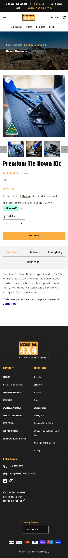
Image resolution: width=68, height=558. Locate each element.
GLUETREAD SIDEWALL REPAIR (14, 439)
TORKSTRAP (7, 400)
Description (12, 252)
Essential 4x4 (31, 552)
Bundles (53, 27)
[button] (4, 17)
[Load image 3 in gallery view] (52, 149)
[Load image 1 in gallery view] (16, 149)
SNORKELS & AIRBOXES (12, 408)
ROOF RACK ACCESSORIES (13, 415)
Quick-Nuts (10, 303)
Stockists (37, 392)
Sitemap (37, 450)
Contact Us (38, 385)
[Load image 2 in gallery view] (34, 149)
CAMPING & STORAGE (11, 431)
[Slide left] (3, 149)
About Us (37, 377)
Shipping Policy (55, 252)
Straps (29, 27)
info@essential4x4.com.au (22, 474)
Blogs (36, 400)
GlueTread (40, 27)
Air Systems (16, 27)
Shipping (26, 196)
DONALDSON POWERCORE (12, 392)
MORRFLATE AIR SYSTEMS (13, 385)
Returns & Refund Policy (43, 423)
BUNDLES (6, 377)
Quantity (9, 216)
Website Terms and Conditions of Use (47, 433)
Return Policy (33, 262)
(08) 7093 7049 (16, 466)
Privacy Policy (40, 415)
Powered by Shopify (42, 552)
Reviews (34, 252)
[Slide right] (64, 149)
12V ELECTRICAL (9, 423)
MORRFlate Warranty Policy (45, 443)
